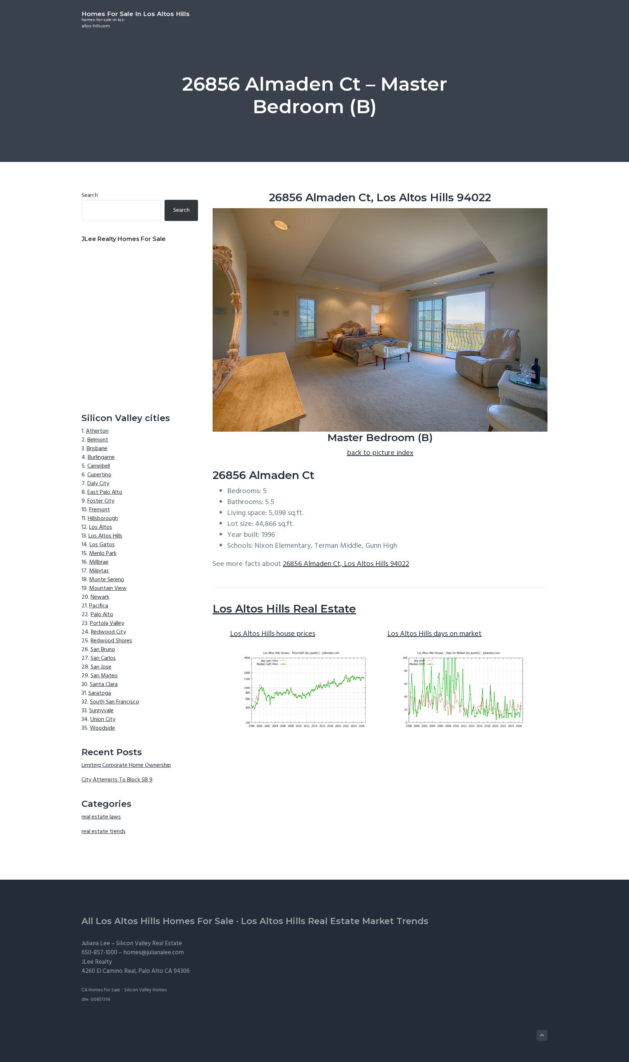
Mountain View (108, 588)
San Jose (101, 667)
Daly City (98, 483)
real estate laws (101, 817)
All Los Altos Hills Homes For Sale (158, 921)
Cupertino (99, 475)
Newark (100, 597)
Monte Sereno (106, 580)
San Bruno (103, 649)
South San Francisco (114, 702)
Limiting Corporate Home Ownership (126, 765)
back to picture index (380, 453)
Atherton (97, 431)
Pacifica (98, 606)
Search (90, 195)
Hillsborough (103, 518)
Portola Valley (107, 623)
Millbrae (98, 562)
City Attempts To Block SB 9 (117, 780)
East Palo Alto (104, 492)
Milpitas (99, 571)
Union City (102, 719)
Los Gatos (102, 545)
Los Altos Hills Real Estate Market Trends (334, 921)
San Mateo (104, 676)
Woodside (102, 728)
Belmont (97, 440)
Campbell (98, 466)
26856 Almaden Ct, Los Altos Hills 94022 (346, 564)
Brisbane (97, 448)
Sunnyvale (101, 711)
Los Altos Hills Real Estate (284, 608)
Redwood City (108, 632)
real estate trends (104, 831)
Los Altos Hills (105, 536)
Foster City (100, 501)
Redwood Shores (111, 641)
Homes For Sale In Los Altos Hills (136, 13)
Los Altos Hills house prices (272, 634)
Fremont (99, 510)
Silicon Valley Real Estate (149, 943)
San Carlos (103, 658)
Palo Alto (102, 614)
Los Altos (100, 527)
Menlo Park (102, 553)
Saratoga (99, 693)
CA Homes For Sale (101, 990)
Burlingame (101, 457)
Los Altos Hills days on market (434, 634)
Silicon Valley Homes (145, 990)
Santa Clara (104, 684)
